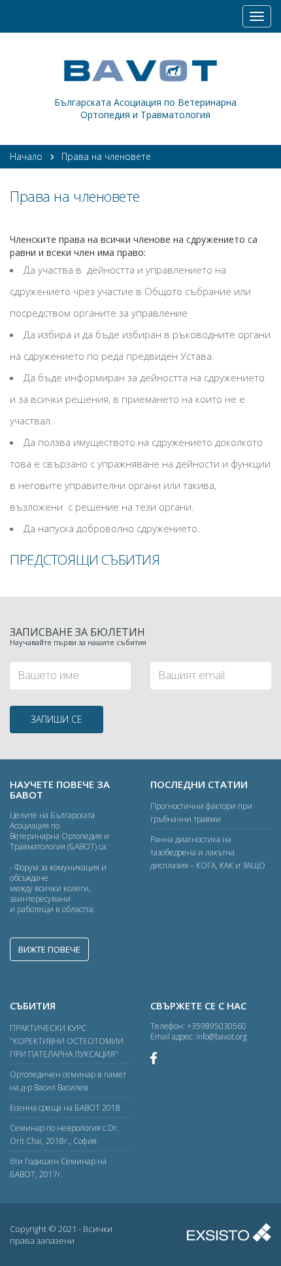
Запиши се (56, 719)
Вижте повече (49, 949)
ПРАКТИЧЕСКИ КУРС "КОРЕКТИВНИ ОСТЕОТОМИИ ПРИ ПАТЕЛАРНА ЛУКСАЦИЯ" (67, 1041)
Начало (27, 156)
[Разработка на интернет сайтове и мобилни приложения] (210, 1232)
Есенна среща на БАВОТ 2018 (65, 1107)
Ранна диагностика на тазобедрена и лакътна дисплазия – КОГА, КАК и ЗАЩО (207, 852)
